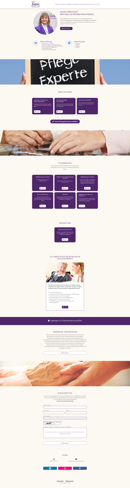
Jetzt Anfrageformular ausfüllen (66, 121)
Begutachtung (63, 4)
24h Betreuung (76, 4)
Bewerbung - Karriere (91, 4)
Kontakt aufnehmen (66, 28)
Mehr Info (60, 111)
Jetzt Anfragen (65, 352)
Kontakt (98, 4)
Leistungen (57, 4)
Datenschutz (69, 481)
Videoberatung (83, 4)
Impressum (60, 481)
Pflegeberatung (70, 4)
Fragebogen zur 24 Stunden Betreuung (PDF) (65, 321)
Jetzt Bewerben (65, 443)
